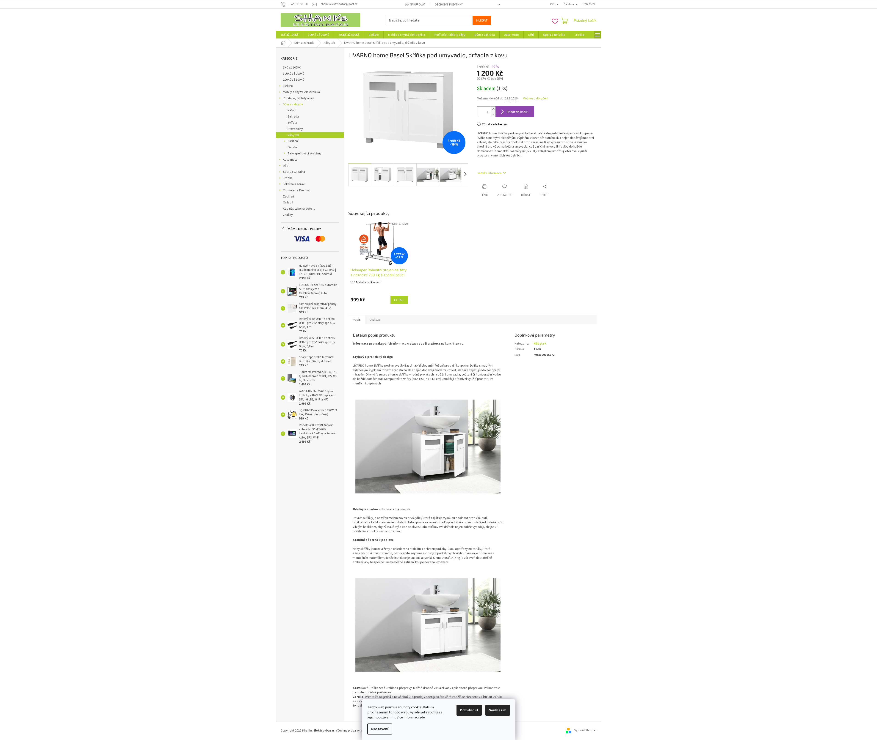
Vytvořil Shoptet (585, 730)
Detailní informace (489, 173)
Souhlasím (497, 710)
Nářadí (292, 110)
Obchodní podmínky (449, 5)
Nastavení (379, 729)
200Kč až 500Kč (293, 79)
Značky (288, 215)
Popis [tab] (357, 320)
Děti (285, 166)
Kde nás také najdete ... (299, 208)
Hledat (481, 20)
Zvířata (292, 123)
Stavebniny (295, 129)
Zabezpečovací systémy (304, 153)
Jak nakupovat (415, 5)
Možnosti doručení (535, 98)
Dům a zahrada (293, 104)
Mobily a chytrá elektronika (301, 92)
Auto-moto (290, 159)
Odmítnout (469, 710)
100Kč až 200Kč (293, 73)
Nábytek (293, 135)
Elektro (288, 86)
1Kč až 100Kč (292, 67)
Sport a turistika (294, 172)
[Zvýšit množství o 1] (493, 109)
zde (422, 717)
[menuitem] (289, 34)
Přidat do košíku (517, 112)
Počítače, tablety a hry (298, 98)
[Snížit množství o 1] (493, 114)
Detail (399, 300)
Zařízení (293, 141)
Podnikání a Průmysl (296, 190)
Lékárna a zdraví (294, 184)
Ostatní (293, 147)
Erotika (288, 178)
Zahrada (293, 116)
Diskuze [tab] (375, 320)
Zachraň (288, 196)
